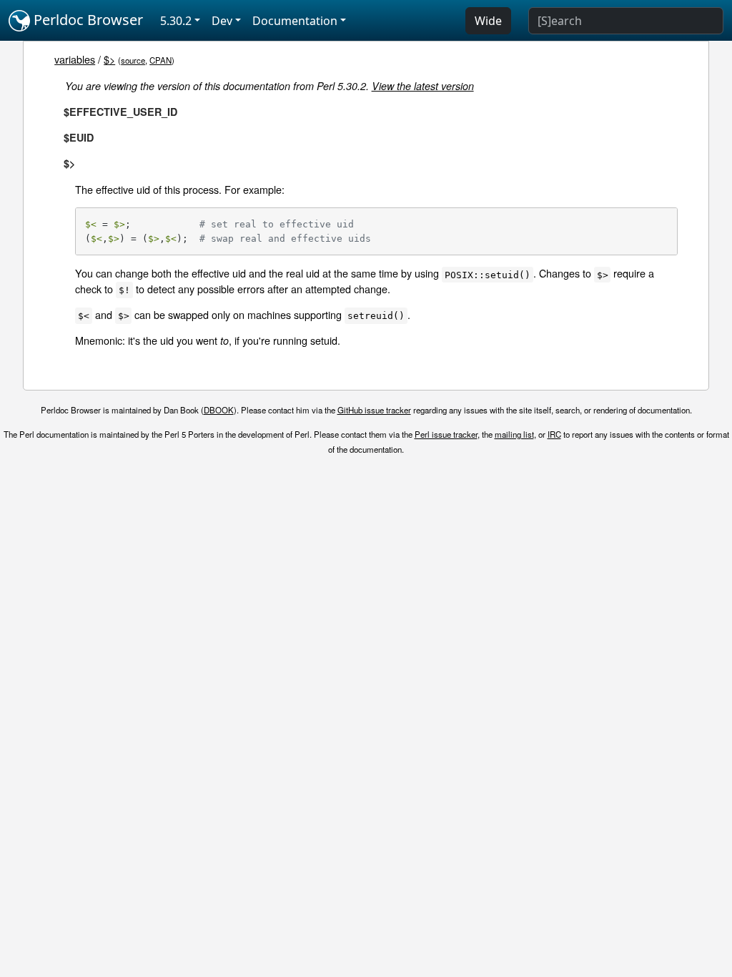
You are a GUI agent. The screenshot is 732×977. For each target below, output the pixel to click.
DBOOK (219, 410)
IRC (554, 434)
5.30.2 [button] (176, 21)
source (133, 60)
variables (74, 59)
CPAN (160, 60)
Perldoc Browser (86, 19)
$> (109, 59)
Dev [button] (222, 21)
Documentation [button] (294, 21)
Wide (488, 21)
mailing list (514, 434)
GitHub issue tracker (374, 410)
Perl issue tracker (446, 434)
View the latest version (423, 86)
